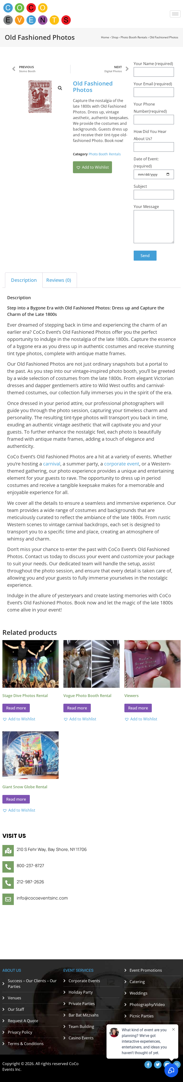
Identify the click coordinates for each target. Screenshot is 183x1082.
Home (105, 37)
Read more (16, 708)
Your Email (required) (153, 83)
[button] (60, 88)
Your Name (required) (153, 63)
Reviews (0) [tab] (58, 280)
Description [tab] (24, 280)
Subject (140, 186)
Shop (115, 37)
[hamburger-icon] (175, 13)
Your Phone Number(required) (150, 107)
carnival (51, 463)
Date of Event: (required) (146, 162)
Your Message (146, 206)
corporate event (121, 463)
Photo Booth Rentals (134, 37)
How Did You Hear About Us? (150, 135)
